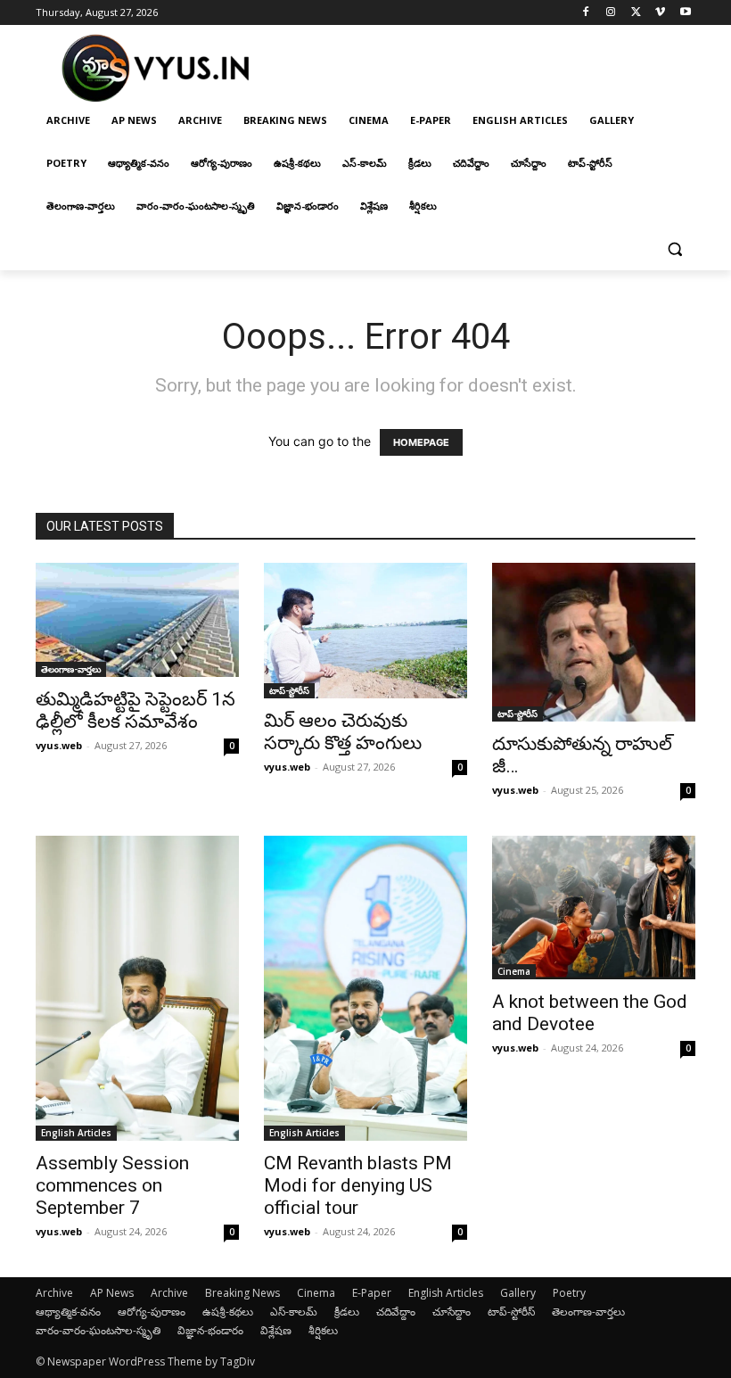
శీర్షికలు (323, 1330)
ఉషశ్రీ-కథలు (227, 1311)
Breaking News (242, 1292)
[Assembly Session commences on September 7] (137, 988)
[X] (636, 13)
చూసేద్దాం (451, 1311)
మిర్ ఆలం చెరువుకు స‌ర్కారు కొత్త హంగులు (343, 732)
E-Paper (371, 1292)
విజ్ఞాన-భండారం (210, 1330)
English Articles (76, 1132)
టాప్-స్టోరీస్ (289, 690)
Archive (54, 1292)
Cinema (513, 971)
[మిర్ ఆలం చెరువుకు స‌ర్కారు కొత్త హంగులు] (365, 630)
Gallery (518, 1292)
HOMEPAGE (421, 442)
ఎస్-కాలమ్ (293, 1311)
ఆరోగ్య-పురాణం (151, 1311)
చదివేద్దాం (395, 1311)
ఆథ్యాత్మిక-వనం (68, 1311)
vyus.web (59, 745)
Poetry (569, 1292)
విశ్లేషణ (276, 1330)
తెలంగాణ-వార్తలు (71, 669)
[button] (674, 249)
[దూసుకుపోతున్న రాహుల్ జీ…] (593, 642)
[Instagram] (611, 13)
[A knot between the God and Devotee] (593, 907)
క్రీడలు (346, 1311)
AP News (112, 1292)
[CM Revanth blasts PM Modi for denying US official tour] (365, 988)
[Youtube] (685, 13)
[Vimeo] (660, 13)
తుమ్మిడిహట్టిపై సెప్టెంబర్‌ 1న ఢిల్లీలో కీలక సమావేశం (135, 710)
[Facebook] (586, 13)
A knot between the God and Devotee (589, 1013)
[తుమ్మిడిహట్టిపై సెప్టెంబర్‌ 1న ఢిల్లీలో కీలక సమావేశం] (137, 620)
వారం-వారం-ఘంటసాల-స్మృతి (98, 1330)
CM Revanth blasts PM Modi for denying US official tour (358, 1185)
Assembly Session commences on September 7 (112, 1185)
